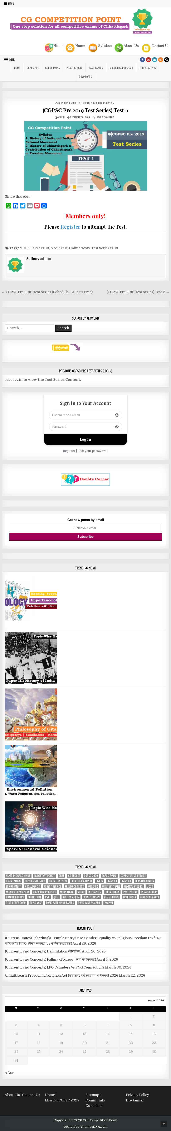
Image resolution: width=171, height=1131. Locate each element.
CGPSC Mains (52, 68)
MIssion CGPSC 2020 (44, 892)
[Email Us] (154, 59)
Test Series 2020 (16, 903)
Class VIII (126, 881)
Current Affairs (144, 881)
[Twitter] (22, 205)
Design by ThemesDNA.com (85, 1127)
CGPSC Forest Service (133, 876)
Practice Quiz (74, 68)
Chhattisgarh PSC (81, 881)
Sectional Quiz (71, 897)
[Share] (44, 205)
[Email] (29, 205)
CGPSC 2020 (91, 876)
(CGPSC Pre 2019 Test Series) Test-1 (86, 110)
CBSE (61, 876)
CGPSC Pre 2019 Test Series (74, 103)
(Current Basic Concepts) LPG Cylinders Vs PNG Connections (54, 967)
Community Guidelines (95, 1103)
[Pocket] (36, 205)
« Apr (9, 1073)
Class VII (112, 881)
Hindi (58, 46)
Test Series (129, 897)
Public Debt (34, 897)
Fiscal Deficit (32, 886)
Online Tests (79, 248)
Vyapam (108, 903)
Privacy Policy (137, 1095)
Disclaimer (135, 1100)
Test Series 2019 (104, 248)
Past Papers (130, 892)
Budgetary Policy (44, 876)
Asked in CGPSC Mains (18, 876)
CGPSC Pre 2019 (36, 248)
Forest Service (148, 68)
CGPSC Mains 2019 (35, 881)
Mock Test (59, 248)
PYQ (47, 897)
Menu (11, 3)
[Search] (166, 59)
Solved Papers (91, 897)
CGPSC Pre (33, 68)
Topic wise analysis (89, 903)
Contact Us (160, 46)
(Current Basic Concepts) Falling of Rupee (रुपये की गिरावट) (50, 959)
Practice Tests (15, 897)
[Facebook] (142, 59)
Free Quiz (93, 886)
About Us (131, 46)
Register (70, 226)
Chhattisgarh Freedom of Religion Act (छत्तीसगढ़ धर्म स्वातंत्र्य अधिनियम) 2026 (61, 975)
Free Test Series (111, 886)
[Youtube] (148, 59)
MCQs (150, 886)
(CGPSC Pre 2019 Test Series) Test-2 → (138, 292)
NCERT (81, 892)
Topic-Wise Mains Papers (60, 903)
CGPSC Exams (109, 876)
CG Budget (74, 876)
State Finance (111, 897)
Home (80, 46)
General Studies (133, 886)
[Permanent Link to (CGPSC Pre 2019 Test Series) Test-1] (85, 156)
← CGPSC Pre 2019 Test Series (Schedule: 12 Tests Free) (47, 292)
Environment (13, 886)
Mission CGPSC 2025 (121, 68)
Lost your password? (93, 451)
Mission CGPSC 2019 (17, 892)
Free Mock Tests (74, 886)
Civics (99, 881)
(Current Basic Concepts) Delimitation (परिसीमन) (43, 951)
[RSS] (160, 59)
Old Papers (94, 892)
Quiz (56, 897)
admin (61, 117)
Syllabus (105, 46)
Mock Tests (67, 892)
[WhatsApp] (8, 205)
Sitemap (92, 1095)
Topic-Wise (36, 903)
